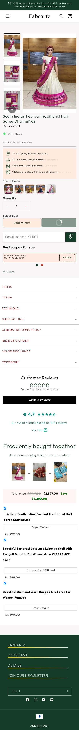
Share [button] (11, 272)
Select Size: (10, 215)
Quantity (9, 198)
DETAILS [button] (14, 665)
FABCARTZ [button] (16, 645)
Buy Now (53, 224)
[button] (7, 16)
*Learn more (51, 159)
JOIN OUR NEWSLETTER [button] (28, 675)
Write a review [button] (39, 400)
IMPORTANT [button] (18, 655)
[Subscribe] (67, 691)
